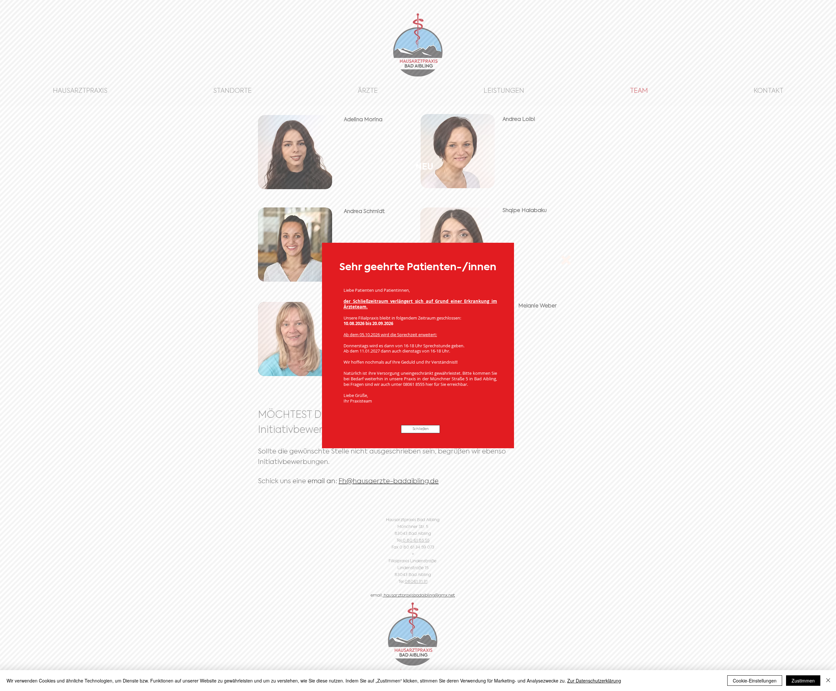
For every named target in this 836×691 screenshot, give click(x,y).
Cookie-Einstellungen (755, 680)
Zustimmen (803, 680)
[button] (566, 260)
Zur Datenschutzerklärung (594, 680)
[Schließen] (828, 680)
